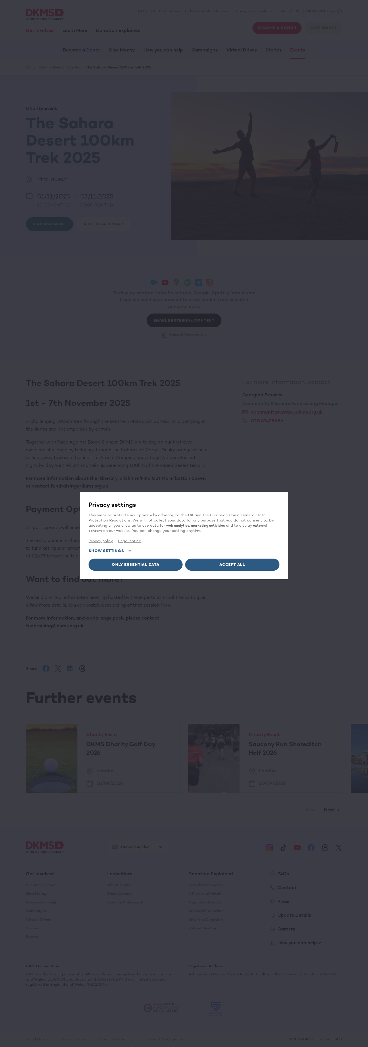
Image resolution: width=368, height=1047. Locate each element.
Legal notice (129, 541)
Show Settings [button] (106, 551)
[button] (136, 565)
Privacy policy (101, 541)
